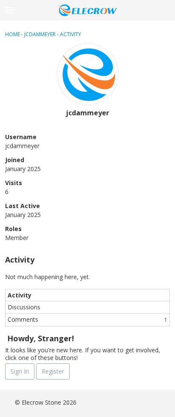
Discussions (24, 307)
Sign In (20, 371)
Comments (87, 319)
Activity (19, 295)
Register (53, 371)
